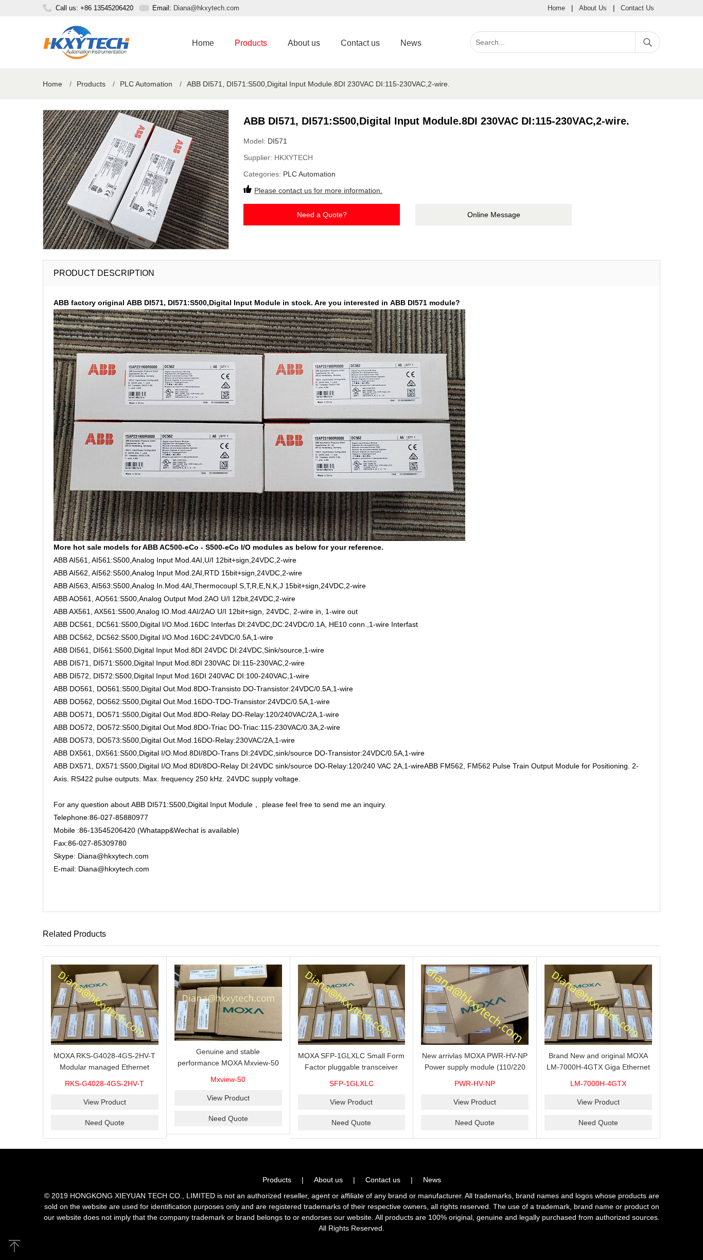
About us (304, 43)
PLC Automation (146, 84)
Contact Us (637, 8)
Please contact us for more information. (318, 190)
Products (251, 43)
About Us (593, 8)
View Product (104, 1102)
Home (556, 8)
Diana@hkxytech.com (206, 8)
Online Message (493, 215)
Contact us (360, 43)
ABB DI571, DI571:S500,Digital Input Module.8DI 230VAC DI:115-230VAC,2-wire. (318, 84)
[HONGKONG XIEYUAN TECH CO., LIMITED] (86, 42)
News (410, 43)
